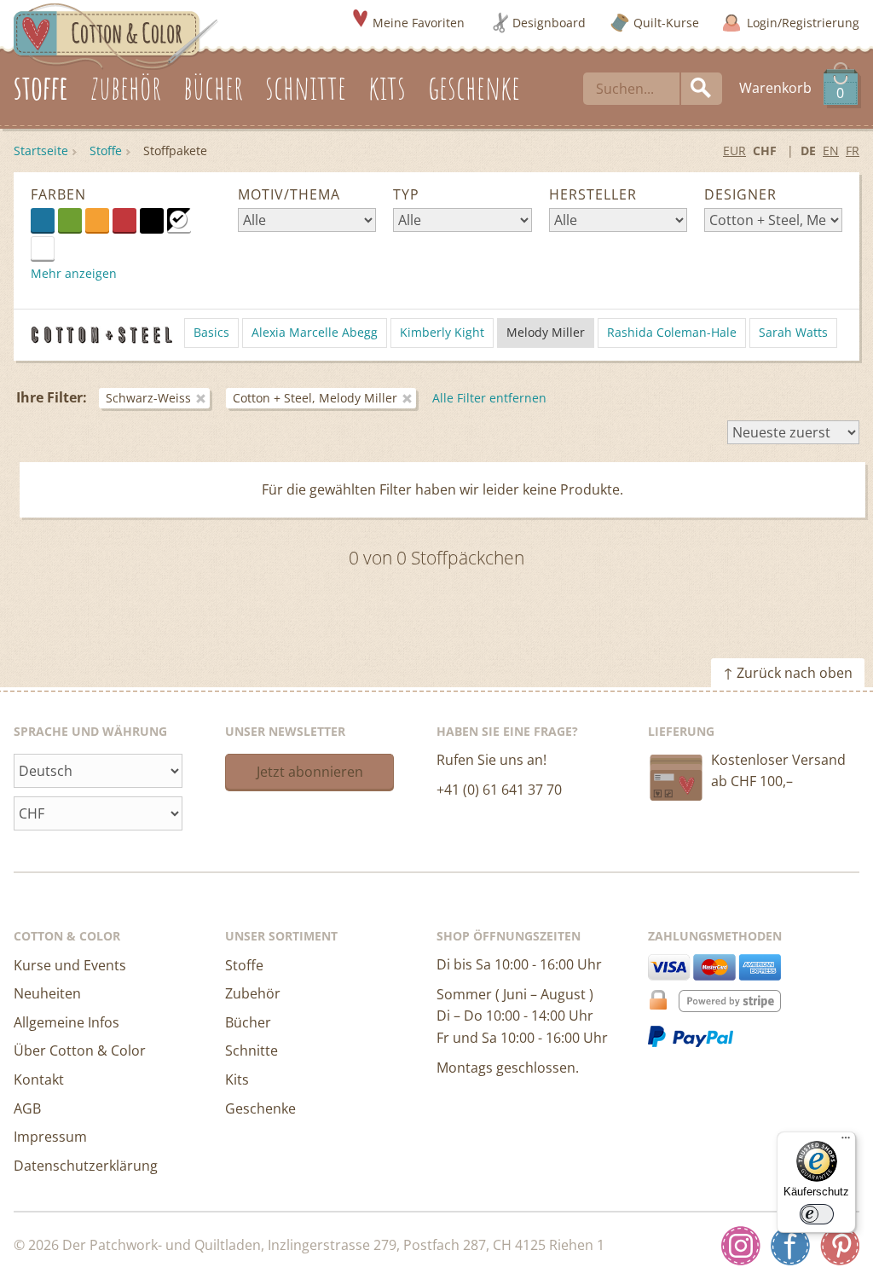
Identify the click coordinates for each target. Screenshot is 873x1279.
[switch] (817, 1214)
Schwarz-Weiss (179, 220)
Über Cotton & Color (80, 1050)
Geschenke (260, 1108)
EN (831, 150)
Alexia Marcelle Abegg (314, 332)
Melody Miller (545, 332)
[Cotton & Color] (116, 35)
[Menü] (845, 1141)
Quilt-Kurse (666, 22)
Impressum (50, 1136)
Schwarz (152, 220)
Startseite (41, 150)
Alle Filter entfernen (489, 398)
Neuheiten (47, 993)
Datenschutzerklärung (86, 1165)
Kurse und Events (70, 965)
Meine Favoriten (419, 22)
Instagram (740, 1245)
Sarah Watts (793, 332)
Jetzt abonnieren (310, 771)
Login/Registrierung (803, 22)
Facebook (790, 1245)
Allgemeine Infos (66, 1022)
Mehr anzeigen (74, 273)
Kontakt (39, 1079)
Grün (70, 220)
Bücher (248, 1022)
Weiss (54, 247)
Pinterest (839, 1245)
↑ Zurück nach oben (788, 672)
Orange (97, 220)
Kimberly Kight (442, 332)
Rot (124, 220)
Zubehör (252, 993)
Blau (43, 220)
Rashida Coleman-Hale (672, 332)
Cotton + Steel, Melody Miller (315, 398)
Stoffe (106, 150)
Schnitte (251, 1050)
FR (852, 150)
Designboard (549, 22)
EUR (734, 150)
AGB (27, 1108)
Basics (211, 332)
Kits (237, 1079)
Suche (701, 88)
